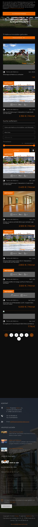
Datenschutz (22, 524)
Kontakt (14, 524)
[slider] (4, 146)
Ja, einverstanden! (19, 13)
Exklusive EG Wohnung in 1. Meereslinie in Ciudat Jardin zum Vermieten (18, 112)
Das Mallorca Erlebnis (16, 448)
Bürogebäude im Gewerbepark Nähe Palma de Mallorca (18, 323)
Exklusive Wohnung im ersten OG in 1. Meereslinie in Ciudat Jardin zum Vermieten (17, 261)
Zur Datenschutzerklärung (16, 8)
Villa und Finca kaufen (16, 432)
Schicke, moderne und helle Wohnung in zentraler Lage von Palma (18, 222)
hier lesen (12, 502)
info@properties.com (19, 421)
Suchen (16, 150)
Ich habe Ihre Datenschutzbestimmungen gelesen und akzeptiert (19, 501)
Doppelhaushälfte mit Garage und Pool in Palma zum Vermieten (18, 282)
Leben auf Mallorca (15, 440)
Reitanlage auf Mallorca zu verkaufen (13, 74)
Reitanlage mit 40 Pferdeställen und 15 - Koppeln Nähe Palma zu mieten (18, 303)
